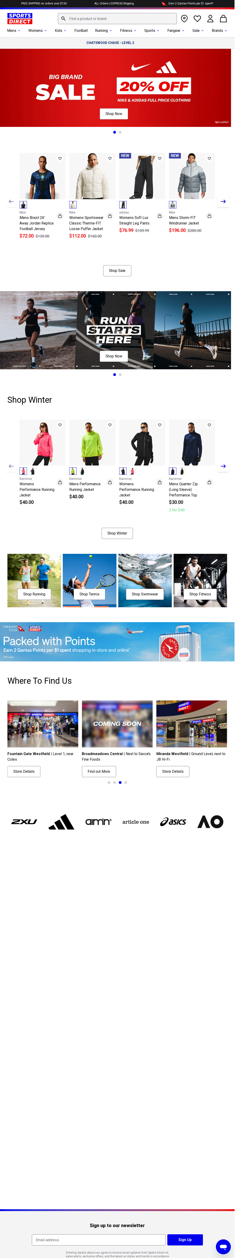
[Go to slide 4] (125, 782)
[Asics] (173, 821)
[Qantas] (117, 641)
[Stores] (184, 18)
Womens (35, 30)
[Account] (210, 18)
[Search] (63, 18)
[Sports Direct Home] (19, 18)
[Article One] (135, 821)
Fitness (126, 30)
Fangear (173, 30)
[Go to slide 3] (120, 782)
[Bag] (223, 18)
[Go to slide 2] (120, 132)
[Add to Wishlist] (60, 158)
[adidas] (61, 821)
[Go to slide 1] (114, 132)
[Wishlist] (197, 18)
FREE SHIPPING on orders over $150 (44, 3)
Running (101, 30)
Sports (149, 30)
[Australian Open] (210, 821)
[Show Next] (223, 201)
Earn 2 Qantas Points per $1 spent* (191, 3)
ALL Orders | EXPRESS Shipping (114, 3)
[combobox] (117, 18)
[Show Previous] (11, 201)
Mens (11, 30)
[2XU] (24, 821)
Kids (58, 30)
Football (81, 30)
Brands (217, 30)
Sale (196, 30)
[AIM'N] (98, 821)
